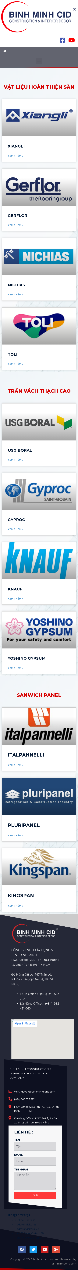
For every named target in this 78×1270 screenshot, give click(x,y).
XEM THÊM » (15, 156)
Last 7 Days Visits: (27, 1233)
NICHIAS (16, 285)
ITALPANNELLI (26, 755)
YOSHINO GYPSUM (27, 658)
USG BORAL (20, 450)
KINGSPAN (21, 895)
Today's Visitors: (25, 1228)
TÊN (17, 1139)
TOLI (12, 354)
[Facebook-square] (62, 40)
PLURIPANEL (24, 825)
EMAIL (18, 1154)
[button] (4, 51)
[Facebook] (22, 1249)
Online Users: (24, 1219)
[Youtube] (71, 40)
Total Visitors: (24, 1237)
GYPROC (16, 519)
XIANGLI (16, 146)
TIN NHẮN (21, 1169)
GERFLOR (17, 215)
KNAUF (15, 589)
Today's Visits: (24, 1224)
